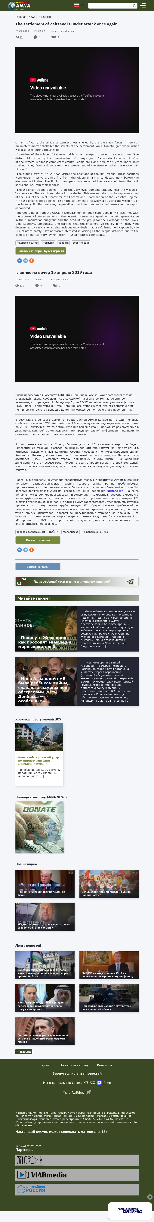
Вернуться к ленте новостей (77, 1073)
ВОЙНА (53, 531)
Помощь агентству (74, 1065)
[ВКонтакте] (19, 260)
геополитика (71, 531)
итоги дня (48, 242)
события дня (81, 242)
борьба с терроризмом (31, 531)
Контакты (104, 1065)
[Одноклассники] (31, 260)
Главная (20, 16)
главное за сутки (27, 242)
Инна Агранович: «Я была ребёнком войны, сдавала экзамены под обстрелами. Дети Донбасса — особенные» (43, 689)
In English (44, 16)
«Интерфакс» (115, 490)
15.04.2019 (30, 31)
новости (63, 242)
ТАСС (60, 398)
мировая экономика (95, 531)
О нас (46, 1065)
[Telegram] (25, 260)
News (32, 16)
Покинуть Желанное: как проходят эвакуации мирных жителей (44, 642)
